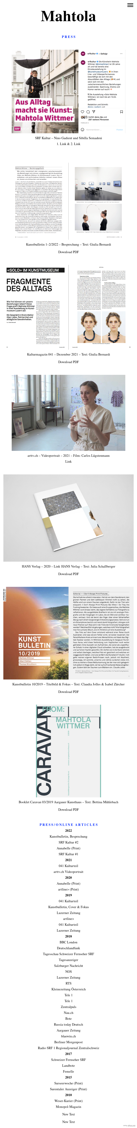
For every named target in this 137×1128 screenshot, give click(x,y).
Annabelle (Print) (68, 883)
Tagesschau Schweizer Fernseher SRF (68, 954)
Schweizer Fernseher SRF (68, 1059)
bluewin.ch (68, 1036)
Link (68, 461)
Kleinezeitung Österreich (68, 989)
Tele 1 (68, 995)
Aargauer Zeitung (69, 1030)
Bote (68, 1018)
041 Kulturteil (68, 865)
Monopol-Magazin (68, 1106)
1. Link (61, 144)
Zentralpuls (68, 1006)
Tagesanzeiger (68, 959)
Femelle (68, 1071)
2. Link (75, 144)
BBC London (68, 942)
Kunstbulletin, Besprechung (68, 836)
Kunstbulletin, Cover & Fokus (68, 907)
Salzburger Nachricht (68, 965)
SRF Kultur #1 (68, 854)
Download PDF (68, 252)
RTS (69, 983)
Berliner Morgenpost (68, 1042)
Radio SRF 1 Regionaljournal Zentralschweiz (68, 1048)
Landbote (68, 1065)
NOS (68, 971)
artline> (68, 918)
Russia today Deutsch (68, 1024)
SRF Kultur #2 (68, 842)
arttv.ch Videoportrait (68, 871)
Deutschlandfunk (68, 948)
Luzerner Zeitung (68, 912)
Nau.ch (68, 1012)
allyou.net (131, 1125)
